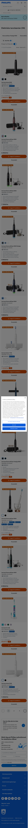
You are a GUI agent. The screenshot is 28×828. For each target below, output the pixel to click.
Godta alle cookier (13, 429)
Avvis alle (13, 425)
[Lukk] (24, 397)
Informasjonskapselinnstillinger (13, 422)
